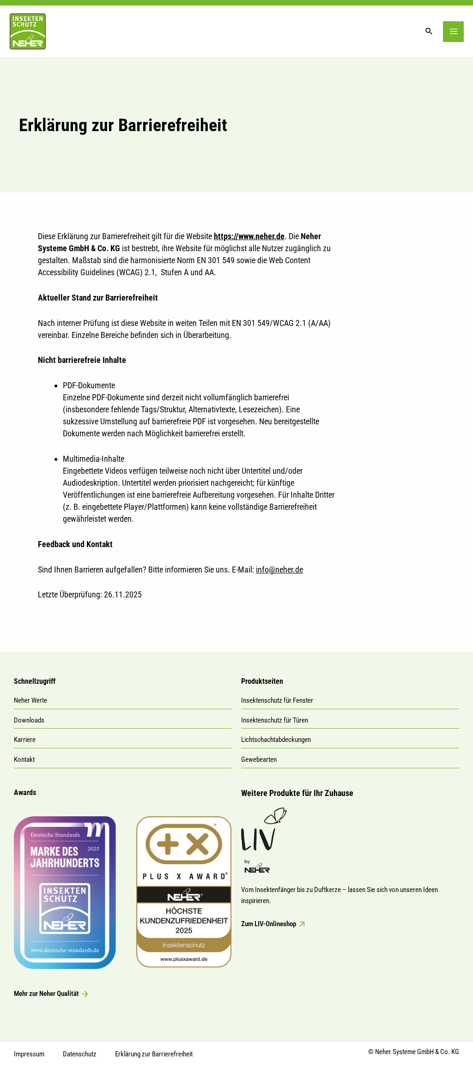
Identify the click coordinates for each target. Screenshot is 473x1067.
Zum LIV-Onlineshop (269, 924)
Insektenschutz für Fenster (277, 700)
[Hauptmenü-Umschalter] (453, 31)
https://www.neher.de (249, 236)
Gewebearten (259, 759)
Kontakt (24, 759)
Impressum (29, 1054)
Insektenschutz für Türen (274, 720)
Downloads (29, 720)
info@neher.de (279, 569)
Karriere (25, 739)
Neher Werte (30, 700)
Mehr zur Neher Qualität (47, 993)
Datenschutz (80, 1054)
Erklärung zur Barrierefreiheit (154, 1054)
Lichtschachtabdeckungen (276, 739)
